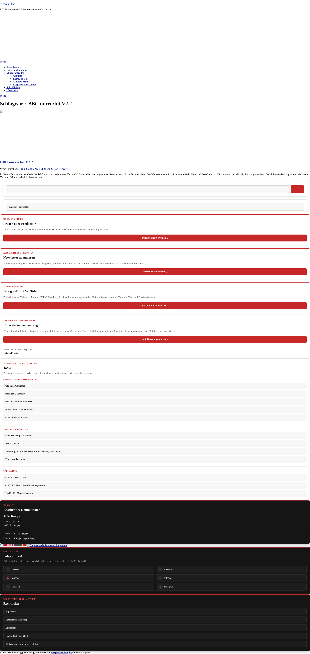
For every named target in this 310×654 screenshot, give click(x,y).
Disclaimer (10, 627)
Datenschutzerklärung (16, 619)
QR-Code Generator (15, 386)
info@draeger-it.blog (24, 538)
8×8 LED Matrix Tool (15, 477)
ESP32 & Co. (20, 78)
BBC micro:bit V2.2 (16, 162)
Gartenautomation (16, 70)
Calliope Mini (20, 81)
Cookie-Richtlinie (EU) (16, 636)
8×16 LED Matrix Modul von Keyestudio (25, 485)
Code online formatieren (17, 417)
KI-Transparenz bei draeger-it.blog (22, 644)
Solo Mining (13, 87)
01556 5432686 (21, 533)
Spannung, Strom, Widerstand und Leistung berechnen (32, 451)
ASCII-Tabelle (12, 443)
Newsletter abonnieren (154, 271)
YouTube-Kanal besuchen (154, 305)
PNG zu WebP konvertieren (18, 401)
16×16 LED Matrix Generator (19, 493)
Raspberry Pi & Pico (24, 84)
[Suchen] (297, 189)
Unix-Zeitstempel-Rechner (18, 435)
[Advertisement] (155, 36)
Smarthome (12, 67)
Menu (3, 61)
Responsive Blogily (61, 652)
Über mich (12, 90)
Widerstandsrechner (15, 459)
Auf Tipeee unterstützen (154, 339)
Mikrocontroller (15, 73)
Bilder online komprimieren (19, 409)
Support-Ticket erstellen (154, 238)
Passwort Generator (15, 394)
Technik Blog (7, 4)
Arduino (17, 75)
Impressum (10, 611)
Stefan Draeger (59, 169)
